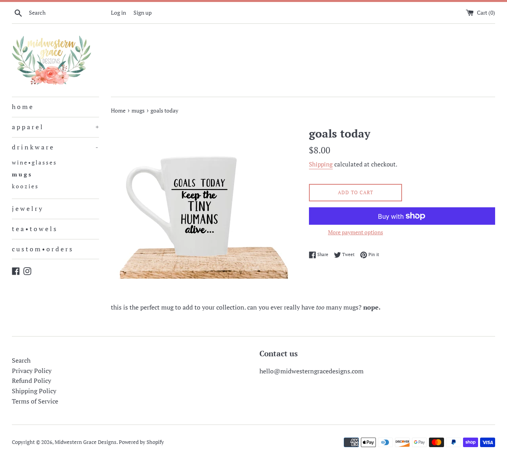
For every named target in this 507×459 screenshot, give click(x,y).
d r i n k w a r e (55, 147)
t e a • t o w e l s (34, 228)
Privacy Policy (31, 370)
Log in (118, 12)
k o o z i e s (25, 186)
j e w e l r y (27, 208)
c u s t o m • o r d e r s (42, 249)
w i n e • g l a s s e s (34, 162)
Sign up (142, 12)
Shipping (321, 164)
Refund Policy (31, 380)
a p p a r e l (55, 126)
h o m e (22, 106)
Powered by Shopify (141, 442)
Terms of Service (35, 401)
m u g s (21, 174)
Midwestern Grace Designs (85, 442)
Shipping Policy (34, 390)
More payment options (355, 232)
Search (21, 360)
